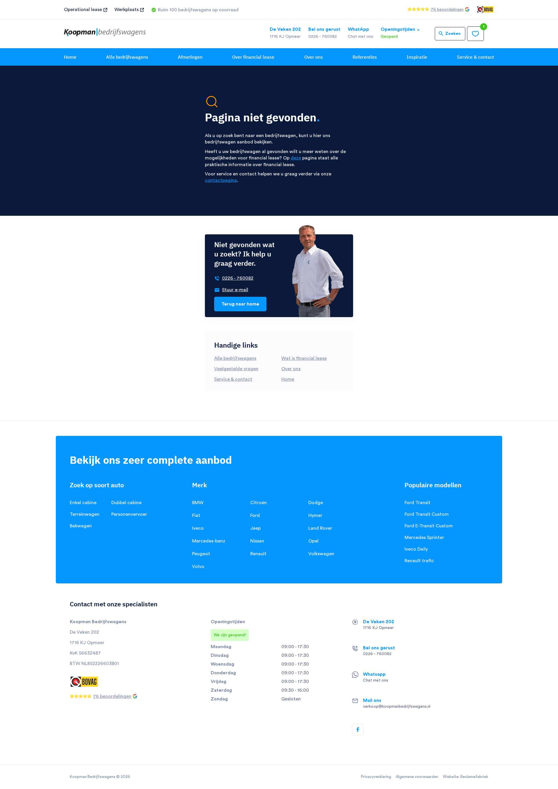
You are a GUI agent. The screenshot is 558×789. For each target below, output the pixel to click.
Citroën (258, 502)
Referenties (365, 57)
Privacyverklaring (376, 777)
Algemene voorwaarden (417, 777)
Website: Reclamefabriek (465, 777)
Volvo (198, 566)
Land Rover (320, 528)
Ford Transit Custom (427, 514)
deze (296, 158)
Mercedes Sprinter (424, 537)
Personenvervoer (129, 514)
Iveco (198, 528)
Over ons (313, 57)
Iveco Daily (416, 549)
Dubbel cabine (126, 502)
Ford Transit (417, 502)
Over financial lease (253, 57)
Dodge (315, 502)
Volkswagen (321, 553)
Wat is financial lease (304, 358)
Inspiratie (417, 57)
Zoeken (453, 34)
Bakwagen (81, 526)
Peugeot (201, 553)
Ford (255, 515)
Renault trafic (419, 560)
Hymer (315, 515)
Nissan (257, 541)
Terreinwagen (84, 514)
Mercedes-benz (208, 541)
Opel (313, 541)
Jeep (255, 528)
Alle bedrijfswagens (127, 57)
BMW (197, 502)
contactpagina (221, 180)
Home (70, 57)
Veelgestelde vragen (236, 368)
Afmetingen (190, 57)
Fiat (196, 515)
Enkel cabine (83, 502)
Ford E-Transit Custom (429, 526)
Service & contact (475, 57)
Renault (258, 553)
